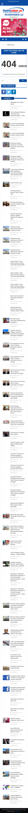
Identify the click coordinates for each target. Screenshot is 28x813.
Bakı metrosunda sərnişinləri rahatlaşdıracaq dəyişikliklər (17, 320)
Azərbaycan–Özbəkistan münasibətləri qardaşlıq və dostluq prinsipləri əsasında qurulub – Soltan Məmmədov (17, 577)
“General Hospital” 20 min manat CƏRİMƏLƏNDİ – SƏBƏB (17, 444)
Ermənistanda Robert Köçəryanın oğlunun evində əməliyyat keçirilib (17, 762)
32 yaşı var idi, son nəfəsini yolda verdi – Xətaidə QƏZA (16, 656)
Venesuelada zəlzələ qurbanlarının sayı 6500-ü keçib (17, 751)
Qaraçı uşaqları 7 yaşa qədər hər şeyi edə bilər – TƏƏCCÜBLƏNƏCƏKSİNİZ (17, 263)
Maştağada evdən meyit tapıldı (16, 103)
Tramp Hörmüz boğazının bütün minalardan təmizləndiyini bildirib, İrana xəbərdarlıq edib (17, 172)
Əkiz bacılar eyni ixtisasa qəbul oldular (17, 433)
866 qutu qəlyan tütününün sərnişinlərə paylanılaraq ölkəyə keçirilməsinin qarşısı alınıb (17, 606)
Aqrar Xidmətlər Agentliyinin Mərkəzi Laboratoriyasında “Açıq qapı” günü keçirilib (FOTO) (16, 409)
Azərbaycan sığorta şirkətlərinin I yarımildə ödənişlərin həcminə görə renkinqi (17, 145)
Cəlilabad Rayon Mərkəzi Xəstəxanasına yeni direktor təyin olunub (17, 631)
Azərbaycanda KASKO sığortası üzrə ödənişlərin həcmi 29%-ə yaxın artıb (17, 422)
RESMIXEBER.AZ (14, 14)
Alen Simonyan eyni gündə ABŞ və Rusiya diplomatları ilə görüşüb (17, 371)
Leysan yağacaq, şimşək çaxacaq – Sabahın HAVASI (17, 553)
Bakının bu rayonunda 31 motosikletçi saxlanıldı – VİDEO (17, 297)
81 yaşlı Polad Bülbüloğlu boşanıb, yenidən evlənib (17, 124)
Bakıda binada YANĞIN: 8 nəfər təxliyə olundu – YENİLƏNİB (17, 504)
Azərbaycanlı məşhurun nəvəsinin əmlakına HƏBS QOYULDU (17, 204)
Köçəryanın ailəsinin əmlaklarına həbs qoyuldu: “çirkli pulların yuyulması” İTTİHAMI (17, 479)
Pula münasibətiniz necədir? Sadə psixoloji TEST (16, 192)
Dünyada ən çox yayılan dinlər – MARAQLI (16, 786)
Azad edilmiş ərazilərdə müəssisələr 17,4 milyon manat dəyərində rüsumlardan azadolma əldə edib (17, 529)
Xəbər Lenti (7, 98)
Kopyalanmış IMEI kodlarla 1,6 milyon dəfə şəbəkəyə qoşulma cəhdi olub (17, 677)
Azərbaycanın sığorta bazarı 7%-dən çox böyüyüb (16, 542)
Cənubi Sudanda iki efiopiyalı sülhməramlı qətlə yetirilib (16, 797)
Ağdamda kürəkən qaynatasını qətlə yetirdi (17, 719)
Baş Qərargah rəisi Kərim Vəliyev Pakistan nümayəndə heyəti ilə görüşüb (17, 346)
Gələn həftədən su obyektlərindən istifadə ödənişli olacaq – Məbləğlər (16, 775)
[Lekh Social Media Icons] (3, 92)
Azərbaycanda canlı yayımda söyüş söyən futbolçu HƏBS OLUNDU (17, 309)
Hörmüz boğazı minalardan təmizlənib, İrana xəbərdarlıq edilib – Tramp (17, 113)
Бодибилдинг (18, 811)
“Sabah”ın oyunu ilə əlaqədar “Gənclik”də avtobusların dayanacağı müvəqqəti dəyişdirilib (17, 333)
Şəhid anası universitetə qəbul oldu (17, 700)
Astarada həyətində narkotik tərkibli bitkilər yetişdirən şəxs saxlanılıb (17, 564)
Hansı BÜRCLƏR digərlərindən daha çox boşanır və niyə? (16, 730)
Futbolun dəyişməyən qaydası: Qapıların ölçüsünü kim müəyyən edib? (16, 216)
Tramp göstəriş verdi (16, 183)
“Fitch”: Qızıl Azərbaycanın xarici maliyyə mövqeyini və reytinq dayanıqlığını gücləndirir (17, 644)
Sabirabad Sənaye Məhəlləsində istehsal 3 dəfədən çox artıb (16, 228)
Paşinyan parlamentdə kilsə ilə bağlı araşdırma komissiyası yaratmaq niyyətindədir (17, 395)
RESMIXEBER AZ (14, 108)
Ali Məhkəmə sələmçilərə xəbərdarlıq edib (17, 667)
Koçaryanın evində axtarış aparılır (17, 740)
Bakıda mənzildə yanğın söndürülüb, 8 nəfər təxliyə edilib (17, 516)
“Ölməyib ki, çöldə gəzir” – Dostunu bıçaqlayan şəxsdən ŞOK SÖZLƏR (17, 455)
